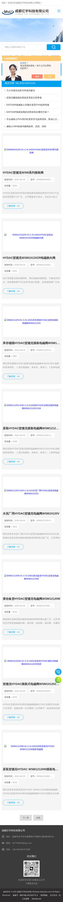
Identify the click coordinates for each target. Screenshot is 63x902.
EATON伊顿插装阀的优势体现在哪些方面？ (27, 112)
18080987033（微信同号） (58, 672)
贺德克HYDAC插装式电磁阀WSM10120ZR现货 (31, 684)
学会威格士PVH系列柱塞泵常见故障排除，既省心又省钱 (33, 119)
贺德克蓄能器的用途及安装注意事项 (24, 97)
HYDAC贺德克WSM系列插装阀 (23, 172)
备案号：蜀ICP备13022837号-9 (25, 895)
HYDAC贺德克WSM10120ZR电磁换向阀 (29, 257)
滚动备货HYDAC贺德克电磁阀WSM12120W (31, 598)
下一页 (26, 818)
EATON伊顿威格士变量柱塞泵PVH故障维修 (27, 105)
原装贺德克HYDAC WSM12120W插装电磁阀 (31, 769)
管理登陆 (43, 895)
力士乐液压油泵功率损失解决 (20, 90)
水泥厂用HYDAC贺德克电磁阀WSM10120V (31, 513)
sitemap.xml (36, 899)
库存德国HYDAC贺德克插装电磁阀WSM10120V (31, 343)
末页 (38, 818)
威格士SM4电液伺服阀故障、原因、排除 (26, 126)
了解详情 (11, 206)
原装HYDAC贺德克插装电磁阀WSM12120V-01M (31, 428)
